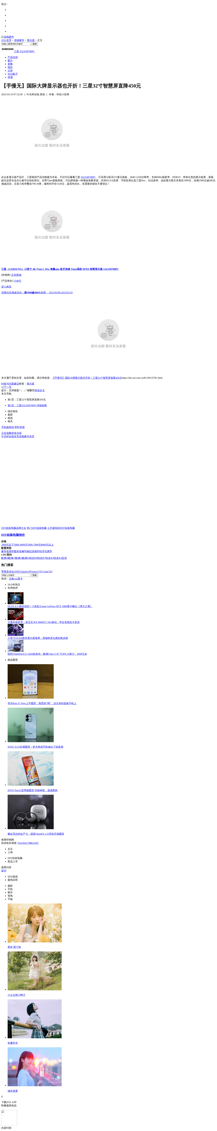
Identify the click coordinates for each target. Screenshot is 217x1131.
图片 (10, 60)
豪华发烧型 (7, 551)
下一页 (7, 387)
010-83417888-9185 (28, 843)
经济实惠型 (45, 551)
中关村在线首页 (10, 436)
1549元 (17, 280)
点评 (10, 70)
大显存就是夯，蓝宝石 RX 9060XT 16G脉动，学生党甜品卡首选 (44, 622)
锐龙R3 (58, 558)
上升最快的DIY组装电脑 (61, 528)
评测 (10, 77)
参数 (10, 64)
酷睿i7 (11, 558)
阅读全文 (40, 390)
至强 (64, 558)
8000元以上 (47, 544)
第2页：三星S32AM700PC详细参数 (27, 405)
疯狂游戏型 (33, 551)
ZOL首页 (6, 40)
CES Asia (43, 571)
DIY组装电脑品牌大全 (13, 528)
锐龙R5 (49, 558)
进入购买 (6, 286)
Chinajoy (24, 571)
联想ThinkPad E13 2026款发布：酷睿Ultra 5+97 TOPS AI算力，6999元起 (47, 654)
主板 (11, 578)
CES (50, 571)
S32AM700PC (88, 177)
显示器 (31, 40)
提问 (3, 870)
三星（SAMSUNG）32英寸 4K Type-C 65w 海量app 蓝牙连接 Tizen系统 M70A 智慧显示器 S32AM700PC (60, 269)
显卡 (20, 578)
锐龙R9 (33, 558)
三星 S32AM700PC (24, 51)
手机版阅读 (7, 427)
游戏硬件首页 (26, 436)
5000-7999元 (34, 544)
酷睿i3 (25, 558)
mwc (35, 571)
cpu (16, 578)
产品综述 (13, 57)
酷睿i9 (4, 558)
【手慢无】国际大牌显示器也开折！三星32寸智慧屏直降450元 (87, 377)
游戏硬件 (19, 40)
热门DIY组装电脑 (37, 528)
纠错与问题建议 (10, 383)
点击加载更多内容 (11, 433)
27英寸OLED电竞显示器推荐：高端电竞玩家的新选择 (38, 638)
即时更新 (20, 427)
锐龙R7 (41, 558)
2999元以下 (7, 544)
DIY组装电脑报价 (13, 535)
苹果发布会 (7, 571)
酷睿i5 (18, 558)
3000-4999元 (20, 544)
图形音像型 (20, 551)
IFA (31, 571)
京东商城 (16, 275)
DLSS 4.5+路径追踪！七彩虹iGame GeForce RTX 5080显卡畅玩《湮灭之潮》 (50, 606)
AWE (17, 571)
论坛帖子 (13, 74)
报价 (10, 67)
